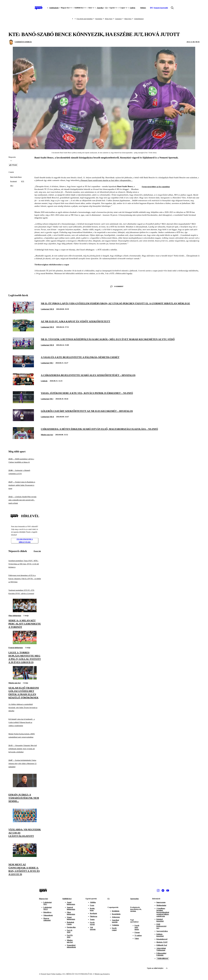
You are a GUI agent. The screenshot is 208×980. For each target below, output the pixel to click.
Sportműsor (98, 19)
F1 (106, 8)
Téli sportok (93, 928)
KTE (22, 181)
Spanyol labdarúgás (71, 908)
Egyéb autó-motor (137, 927)
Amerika (100, 8)
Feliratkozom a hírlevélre (25, 540)
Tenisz (92, 919)
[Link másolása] (11, 160)
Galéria (132, 8)
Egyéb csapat (114, 929)
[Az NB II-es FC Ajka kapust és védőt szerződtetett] (23, 331)
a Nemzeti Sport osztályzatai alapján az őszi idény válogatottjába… (106, 180)
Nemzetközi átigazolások (71, 946)
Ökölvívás (93, 916)
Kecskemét (13, 181)
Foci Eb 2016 (70, 936)
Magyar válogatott (47, 919)
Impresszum (160, 902)
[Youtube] (167, 890)
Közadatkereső (161, 939)
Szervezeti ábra (162, 931)
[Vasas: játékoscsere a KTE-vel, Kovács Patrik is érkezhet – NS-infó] (23, 402)
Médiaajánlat (161, 905)
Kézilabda (115, 911)
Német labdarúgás (71, 918)
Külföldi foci (67, 899)
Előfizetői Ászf (161, 945)
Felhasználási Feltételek (161, 954)
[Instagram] (158, 890)
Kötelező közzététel (160, 920)
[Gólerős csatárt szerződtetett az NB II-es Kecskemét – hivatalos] (23, 420)
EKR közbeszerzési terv (161, 926)
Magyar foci (43, 899)
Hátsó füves (128, 19)
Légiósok (44, 381)
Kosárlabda (116, 914)
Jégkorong (116, 917)
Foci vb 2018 (69, 931)
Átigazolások (48, 915)
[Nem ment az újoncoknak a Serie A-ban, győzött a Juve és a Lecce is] (25, 856)
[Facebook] (163, 890)
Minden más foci (47, 435)
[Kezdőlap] (38, 8)
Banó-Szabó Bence (16, 177)
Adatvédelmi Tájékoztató (161, 949)
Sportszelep (134, 899)
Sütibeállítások (162, 958)
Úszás (92, 905)
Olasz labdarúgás (14, 615)
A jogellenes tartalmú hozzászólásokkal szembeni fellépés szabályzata (162, 912)
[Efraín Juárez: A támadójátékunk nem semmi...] (25, 787)
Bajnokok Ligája (70, 923)
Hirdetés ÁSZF (162, 942)
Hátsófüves (47, 912)
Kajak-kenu (92, 909)
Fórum (137, 932)
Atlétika (93, 902)
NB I (11, 186)
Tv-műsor (138, 935)
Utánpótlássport (139, 19)
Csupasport (118, 19)
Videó (137, 938)
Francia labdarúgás (15, 648)
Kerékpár (93, 913)
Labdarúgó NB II (47, 309)
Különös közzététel (160, 935)
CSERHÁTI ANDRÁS (23, 42)
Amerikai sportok (115, 921)
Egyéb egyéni (92, 923)
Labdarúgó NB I (47, 363)
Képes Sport (108, 19)
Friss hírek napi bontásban (85, 19)
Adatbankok (53, 8)
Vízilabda (115, 925)
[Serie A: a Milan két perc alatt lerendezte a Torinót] (25, 611)
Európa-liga (71, 927)
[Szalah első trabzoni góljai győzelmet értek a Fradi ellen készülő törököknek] (25, 679)
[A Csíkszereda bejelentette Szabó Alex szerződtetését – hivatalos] (23, 384)
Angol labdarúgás (71, 903)
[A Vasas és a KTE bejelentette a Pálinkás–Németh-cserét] (23, 367)
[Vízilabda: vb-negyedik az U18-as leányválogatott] (25, 821)
